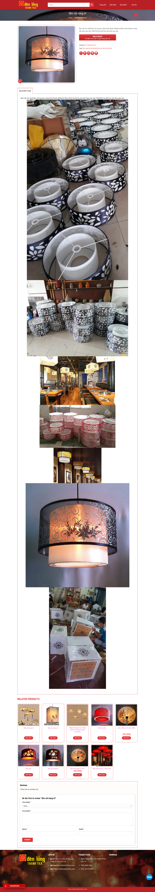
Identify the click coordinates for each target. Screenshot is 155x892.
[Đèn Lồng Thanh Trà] (31, 5)
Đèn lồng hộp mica (81, 18)
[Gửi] (92, 5)
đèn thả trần (102, 728)
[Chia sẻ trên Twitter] (85, 53)
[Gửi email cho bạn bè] (88, 53)
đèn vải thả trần (107, 48)
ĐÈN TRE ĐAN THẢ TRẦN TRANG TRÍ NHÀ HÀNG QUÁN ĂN (77, 730)
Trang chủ (102, 5)
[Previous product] (135, 15)
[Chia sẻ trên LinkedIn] (96, 53)
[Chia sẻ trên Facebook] (81, 53)
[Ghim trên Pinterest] (92, 53)
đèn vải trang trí (29, 728)
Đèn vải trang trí (53, 728)
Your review (26, 811)
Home (70, 18)
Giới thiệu (113, 5)
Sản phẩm (123, 5)
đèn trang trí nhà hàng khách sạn (92, 48)
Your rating (26, 802)
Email (81, 829)
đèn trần (28, 769)
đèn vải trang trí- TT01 (77, 769)
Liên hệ (134, 5)
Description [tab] (25, 91)
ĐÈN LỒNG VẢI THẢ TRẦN (126, 728)
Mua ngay (29, 738)
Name (24, 829)
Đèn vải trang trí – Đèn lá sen (102, 769)
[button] (20, 81)
